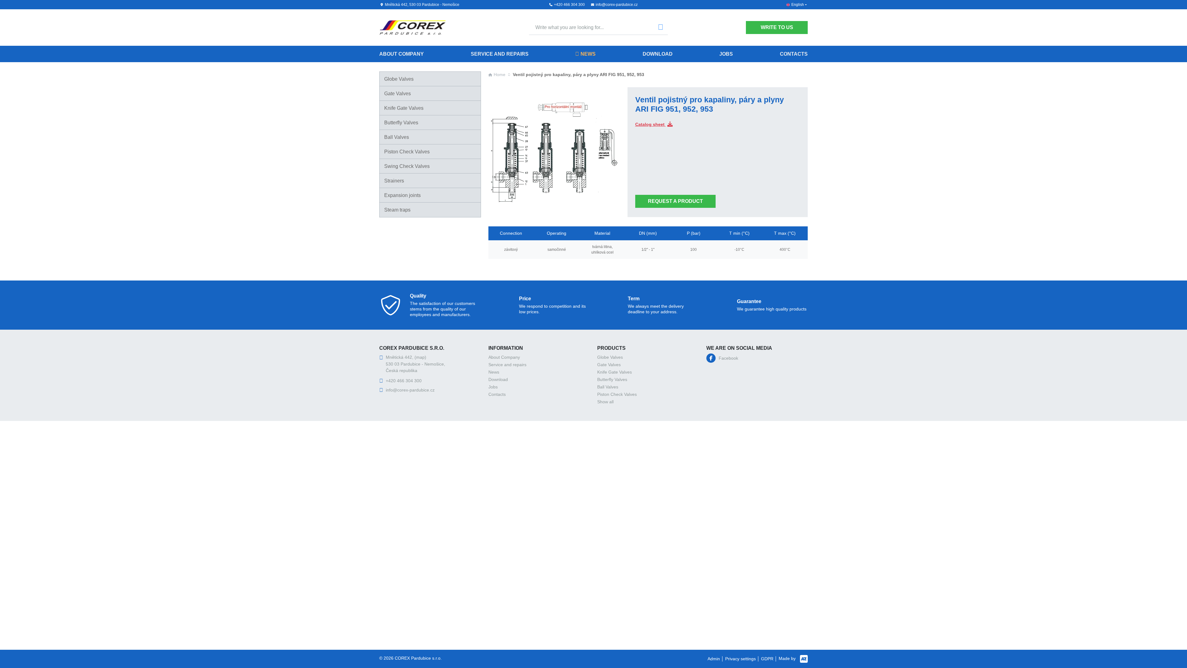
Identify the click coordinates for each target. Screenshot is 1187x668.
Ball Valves (396, 137)
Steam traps (397, 209)
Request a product (675, 201)
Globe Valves (399, 79)
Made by (788, 658)
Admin (714, 658)
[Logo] (412, 27)
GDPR (767, 658)
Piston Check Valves (407, 151)
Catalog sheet (650, 124)
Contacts (794, 54)
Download (658, 54)
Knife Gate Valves (403, 108)
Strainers (394, 180)
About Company (401, 54)
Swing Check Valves (407, 166)
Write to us (777, 27)
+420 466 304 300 (569, 4)
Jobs (726, 54)
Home (499, 74)
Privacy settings (740, 658)
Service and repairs (500, 54)
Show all (605, 401)
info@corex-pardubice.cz (617, 4)
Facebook (728, 358)
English (797, 4)
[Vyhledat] (660, 27)
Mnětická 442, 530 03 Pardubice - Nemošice (422, 4)
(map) (420, 357)
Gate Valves (397, 93)
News (588, 54)
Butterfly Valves (401, 122)
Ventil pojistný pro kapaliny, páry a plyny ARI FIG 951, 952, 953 (578, 74)
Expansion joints (402, 195)
